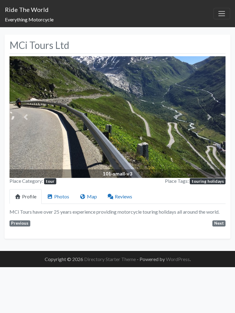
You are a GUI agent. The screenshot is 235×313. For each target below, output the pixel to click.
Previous (19, 223)
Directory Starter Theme (110, 259)
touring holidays (208, 181)
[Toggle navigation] (222, 14)
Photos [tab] (61, 196)
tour (50, 181)
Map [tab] (92, 196)
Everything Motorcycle (29, 19)
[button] (25, 117)
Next (219, 223)
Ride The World (27, 9)
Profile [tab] (29, 196)
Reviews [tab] (123, 196)
